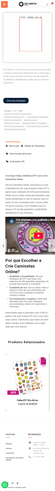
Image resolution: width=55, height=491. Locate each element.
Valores (9, 448)
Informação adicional (20, 154)
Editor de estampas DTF (12, 120)
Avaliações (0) (17, 161)
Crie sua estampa (16, 100)
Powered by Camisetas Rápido (14, 459)
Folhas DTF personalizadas (13, 126)
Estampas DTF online (11, 123)
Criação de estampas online (14, 117)
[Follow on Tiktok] (17, 483)
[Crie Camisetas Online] (27, 6)
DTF (15, 111)
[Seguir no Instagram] (12, 483)
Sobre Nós (10, 453)
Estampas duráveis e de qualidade (34, 123)
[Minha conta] (47, 4)
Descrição (14, 146)
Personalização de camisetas (14, 129)
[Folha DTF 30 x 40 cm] (51, 245)
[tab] (12, 146)
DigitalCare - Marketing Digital (16, 487)
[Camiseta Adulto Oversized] (3, 245)
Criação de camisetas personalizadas (17, 114)
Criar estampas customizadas (37, 117)
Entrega (9, 444)
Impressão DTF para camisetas (37, 126)
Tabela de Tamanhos (34, 146)
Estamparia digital (30, 120)
